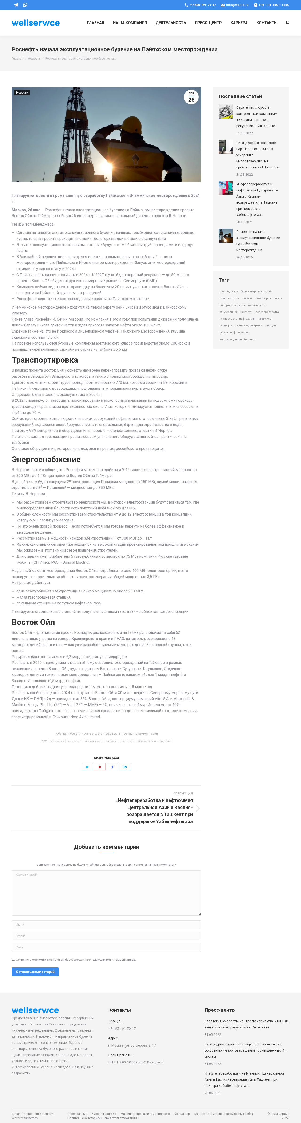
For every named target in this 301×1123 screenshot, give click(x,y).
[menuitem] (95, 22)
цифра (223, 332)
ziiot (222, 291)
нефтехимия (247, 318)
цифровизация (239, 332)
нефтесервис (228, 318)
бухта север (57, 741)
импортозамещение (232, 305)
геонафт (246, 298)
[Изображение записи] (226, 111)
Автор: (93, 733)
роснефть (127, 741)
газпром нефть (229, 298)
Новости (22, 92)
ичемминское (93, 741)
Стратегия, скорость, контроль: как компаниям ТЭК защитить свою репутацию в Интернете (256, 116)
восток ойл (74, 741)
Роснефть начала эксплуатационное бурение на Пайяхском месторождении (258, 240)
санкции (270, 325)
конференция (228, 311)
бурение (232, 291)
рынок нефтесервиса (249, 325)
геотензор (261, 298)
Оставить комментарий (141, 733)
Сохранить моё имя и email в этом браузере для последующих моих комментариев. (76, 959)
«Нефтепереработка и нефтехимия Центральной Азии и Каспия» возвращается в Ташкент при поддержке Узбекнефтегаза (257, 199)
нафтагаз (245, 311)
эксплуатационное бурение (154, 741)
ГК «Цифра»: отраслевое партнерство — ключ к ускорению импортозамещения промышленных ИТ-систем (257, 154)
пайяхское (112, 741)
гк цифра (276, 298)
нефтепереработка (266, 311)
